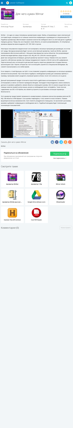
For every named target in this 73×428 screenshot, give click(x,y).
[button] (70, 111)
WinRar (3, 146)
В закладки (67, 17)
